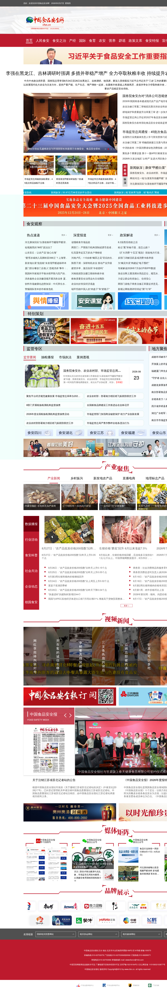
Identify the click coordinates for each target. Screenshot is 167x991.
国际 (82, 40)
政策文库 (135, 40)
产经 (72, 40)
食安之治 (59, 40)
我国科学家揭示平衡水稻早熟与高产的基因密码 (49, 273)
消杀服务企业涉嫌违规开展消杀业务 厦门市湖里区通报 (53, 278)
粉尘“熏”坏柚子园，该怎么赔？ (134, 247)
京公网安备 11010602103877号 (152, 964)
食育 (92, 40)
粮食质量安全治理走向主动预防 (87, 278)
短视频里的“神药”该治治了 (38, 247)
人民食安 (42, 40)
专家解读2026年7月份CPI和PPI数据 (137, 268)
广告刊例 (156, 985)
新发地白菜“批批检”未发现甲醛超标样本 (45, 263)
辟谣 (122, 40)
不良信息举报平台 (113, 985)
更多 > (64, 235)
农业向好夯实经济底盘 (83, 283)
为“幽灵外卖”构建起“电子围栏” (133, 263)
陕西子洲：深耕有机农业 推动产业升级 (91, 263)
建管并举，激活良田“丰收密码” (87, 268)
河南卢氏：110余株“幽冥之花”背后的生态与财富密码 (98, 257)
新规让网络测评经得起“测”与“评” (135, 289)
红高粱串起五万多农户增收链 (86, 252)
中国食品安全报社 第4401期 (42, 148)
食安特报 (152, 40)
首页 (29, 40)
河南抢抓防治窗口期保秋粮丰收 (87, 273)
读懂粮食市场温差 (80, 242)
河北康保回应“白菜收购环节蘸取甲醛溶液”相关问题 (51, 242)
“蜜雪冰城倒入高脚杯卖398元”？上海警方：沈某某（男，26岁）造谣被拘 (63, 257)
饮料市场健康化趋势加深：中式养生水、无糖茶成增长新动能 (56, 283)
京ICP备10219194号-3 (129, 964)
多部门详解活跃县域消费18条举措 (135, 257)
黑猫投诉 (136, 985)
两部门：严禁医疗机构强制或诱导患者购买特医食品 (98, 247)
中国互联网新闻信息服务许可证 (82, 964)
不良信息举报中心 (87, 985)
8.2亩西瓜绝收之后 (128, 242)
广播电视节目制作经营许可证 (108, 964)
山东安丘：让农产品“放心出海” (41, 252)
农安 (102, 40)
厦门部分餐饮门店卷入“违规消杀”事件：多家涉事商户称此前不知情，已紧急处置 (67, 268)
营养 (112, 40)
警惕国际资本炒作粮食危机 (39, 289)
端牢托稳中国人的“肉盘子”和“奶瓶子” (90, 289)
